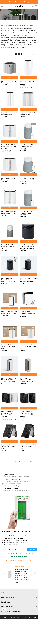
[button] (3, 573)
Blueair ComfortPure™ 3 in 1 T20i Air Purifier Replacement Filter (28, 346)
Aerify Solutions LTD (18, 617)
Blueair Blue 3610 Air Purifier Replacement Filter (28, 113)
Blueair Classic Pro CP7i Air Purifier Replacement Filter (9, 312)
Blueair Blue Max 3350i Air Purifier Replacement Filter (9, 179)
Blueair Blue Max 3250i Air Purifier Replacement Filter (9, 145)
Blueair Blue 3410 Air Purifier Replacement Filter (9, 113)
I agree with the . (20, 553)
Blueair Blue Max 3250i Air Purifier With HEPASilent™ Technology (27, 146)
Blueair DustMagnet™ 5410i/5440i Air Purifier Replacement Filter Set (26, 413)
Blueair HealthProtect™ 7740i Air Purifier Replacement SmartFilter (28, 446)
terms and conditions (25, 553)
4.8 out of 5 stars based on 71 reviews (19, 560)
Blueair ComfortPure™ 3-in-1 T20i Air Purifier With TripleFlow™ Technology (28, 380)
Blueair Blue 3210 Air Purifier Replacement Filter (28, 82)
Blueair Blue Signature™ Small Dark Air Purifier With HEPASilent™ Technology (28, 279)
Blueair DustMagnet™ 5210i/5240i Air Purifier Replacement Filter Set (8, 413)
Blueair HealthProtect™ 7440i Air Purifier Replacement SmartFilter (9, 446)
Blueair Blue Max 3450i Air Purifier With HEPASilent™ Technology (27, 213)
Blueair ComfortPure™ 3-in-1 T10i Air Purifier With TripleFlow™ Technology (9, 380)
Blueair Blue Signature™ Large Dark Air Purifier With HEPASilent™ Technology (27, 246)
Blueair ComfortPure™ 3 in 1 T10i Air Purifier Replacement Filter (9, 346)
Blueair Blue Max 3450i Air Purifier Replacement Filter (9, 212)
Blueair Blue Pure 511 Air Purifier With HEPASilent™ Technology (8, 246)
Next (30, 461)
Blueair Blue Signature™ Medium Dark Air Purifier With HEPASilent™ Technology (9, 279)
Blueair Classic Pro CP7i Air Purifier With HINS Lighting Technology (27, 313)
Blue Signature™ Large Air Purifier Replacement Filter (9, 82)
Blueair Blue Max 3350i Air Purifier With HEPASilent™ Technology (27, 179)
